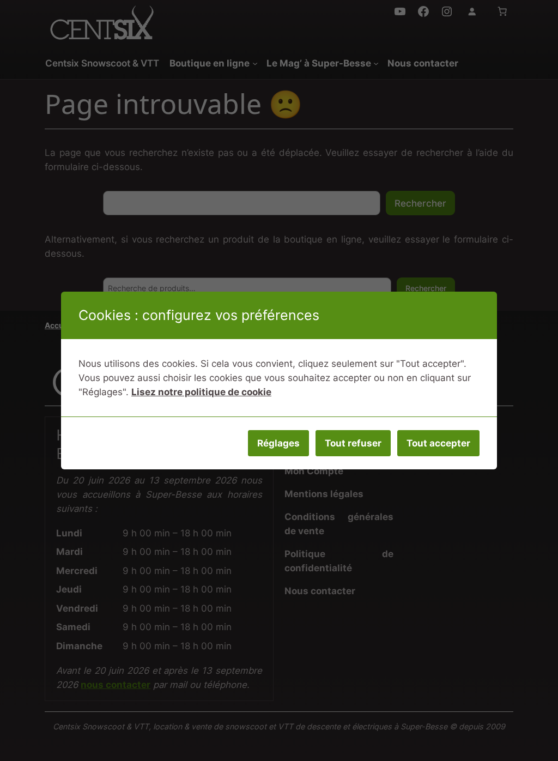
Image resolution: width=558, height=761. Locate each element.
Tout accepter (438, 443)
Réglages (278, 443)
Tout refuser (353, 443)
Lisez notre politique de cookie (201, 391)
